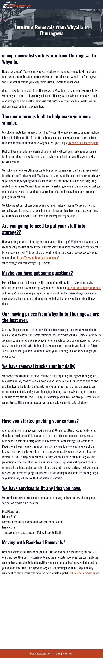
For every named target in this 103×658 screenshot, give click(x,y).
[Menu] (97, 5)
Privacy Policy (68, 653)
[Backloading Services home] (17, 4)
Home (5, 19)
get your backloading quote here (84, 287)
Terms (57, 653)
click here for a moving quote (83, 143)
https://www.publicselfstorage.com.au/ (38, 257)
